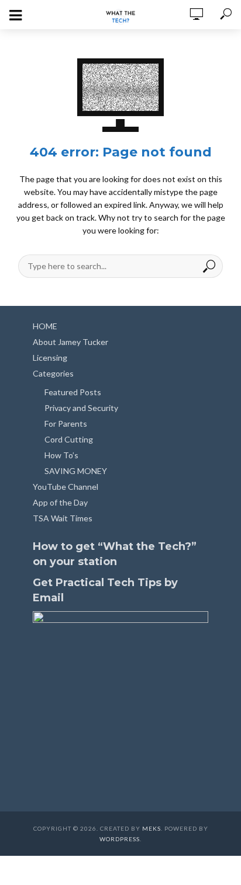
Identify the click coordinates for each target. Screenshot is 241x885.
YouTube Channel (65, 487)
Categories (53, 373)
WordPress (119, 838)
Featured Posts (72, 392)
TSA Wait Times (62, 518)
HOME (45, 326)
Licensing (50, 358)
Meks (151, 828)
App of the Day (60, 502)
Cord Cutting (68, 439)
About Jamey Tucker (70, 342)
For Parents (65, 423)
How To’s (61, 455)
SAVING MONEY (75, 471)
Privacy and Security (81, 408)
